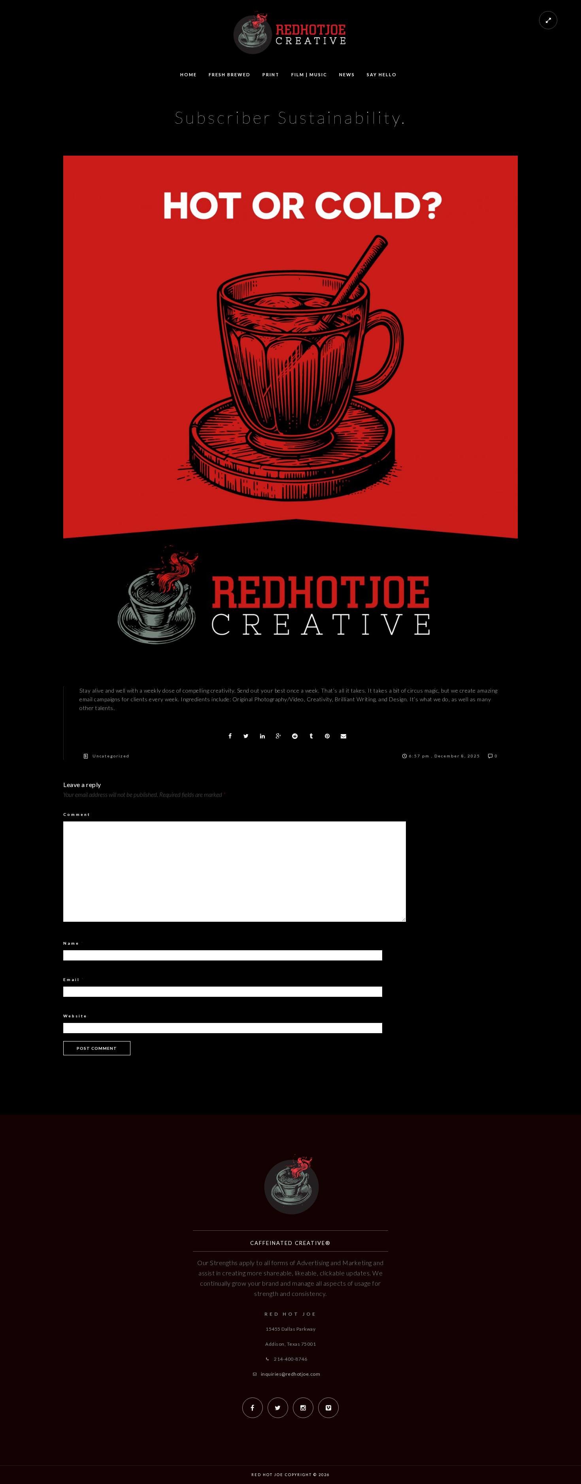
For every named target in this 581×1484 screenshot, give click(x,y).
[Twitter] (278, 1408)
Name (73, 943)
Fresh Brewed (230, 74)
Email (74, 979)
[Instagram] (303, 1408)
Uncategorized (111, 755)
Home (188, 74)
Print (270, 74)
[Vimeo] (328, 1408)
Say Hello (382, 74)
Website (75, 1015)
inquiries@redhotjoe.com (291, 1374)
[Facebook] (252, 1408)
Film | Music (309, 74)
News (347, 74)
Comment (77, 814)
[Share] (230, 736)
